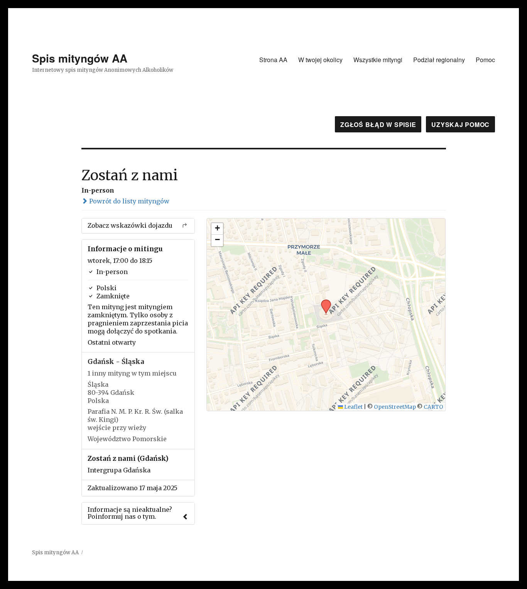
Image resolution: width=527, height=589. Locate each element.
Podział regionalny (439, 59)
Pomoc (485, 59)
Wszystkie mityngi (377, 59)
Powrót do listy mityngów (128, 201)
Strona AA (273, 59)
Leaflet (353, 407)
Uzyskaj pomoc (460, 124)
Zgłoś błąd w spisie (378, 124)
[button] (323, 302)
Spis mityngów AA (79, 58)
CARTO (433, 407)
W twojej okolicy (320, 59)
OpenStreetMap (395, 407)
